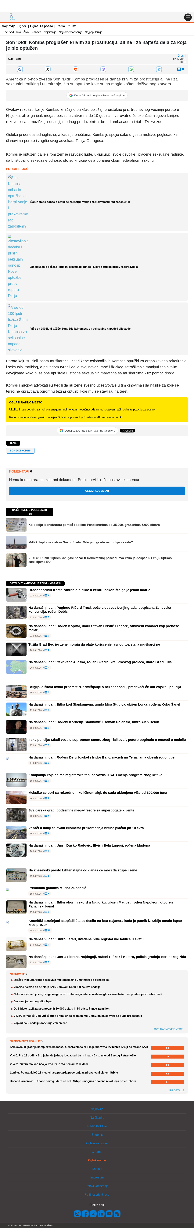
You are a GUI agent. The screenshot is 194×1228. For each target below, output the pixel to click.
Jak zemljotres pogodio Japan (33, 1001)
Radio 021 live (66, 26)
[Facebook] (20, 69)
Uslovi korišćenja (97, 1186)
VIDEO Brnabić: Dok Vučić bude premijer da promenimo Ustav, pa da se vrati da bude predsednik (78, 1015)
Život (26, 32)
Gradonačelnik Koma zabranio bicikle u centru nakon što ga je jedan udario (89, 590)
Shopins (97, 1134)
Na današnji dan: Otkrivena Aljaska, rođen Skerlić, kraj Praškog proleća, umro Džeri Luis (100, 662)
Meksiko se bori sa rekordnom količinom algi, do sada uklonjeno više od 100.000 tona (97, 793)
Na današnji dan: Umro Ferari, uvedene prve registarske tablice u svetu (86, 939)
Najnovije (8, 26)
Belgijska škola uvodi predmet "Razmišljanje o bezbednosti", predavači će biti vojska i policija (104, 687)
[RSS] (116, 1213)
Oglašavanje (97, 1160)
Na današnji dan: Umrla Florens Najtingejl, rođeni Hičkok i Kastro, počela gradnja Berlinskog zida (107, 957)
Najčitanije (50, 32)
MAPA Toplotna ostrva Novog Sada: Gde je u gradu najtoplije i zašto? (80, 542)
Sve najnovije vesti (168, 1029)
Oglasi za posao (41, 26)
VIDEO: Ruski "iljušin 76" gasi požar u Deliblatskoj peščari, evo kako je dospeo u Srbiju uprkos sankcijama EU (100, 560)
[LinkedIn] (101, 1213)
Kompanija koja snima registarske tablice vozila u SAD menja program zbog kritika (95, 775)
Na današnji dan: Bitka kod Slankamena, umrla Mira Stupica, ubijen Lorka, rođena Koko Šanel (104, 704)
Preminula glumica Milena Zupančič (57, 888)
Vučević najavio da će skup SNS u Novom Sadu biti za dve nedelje (57, 987)
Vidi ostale (176, 1090)
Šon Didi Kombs (20, 450)
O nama (97, 1151)
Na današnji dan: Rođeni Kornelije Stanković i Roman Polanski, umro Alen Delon (93, 722)
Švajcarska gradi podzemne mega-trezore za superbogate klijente (81, 810)
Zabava (36, 32)
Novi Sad (8, 32)
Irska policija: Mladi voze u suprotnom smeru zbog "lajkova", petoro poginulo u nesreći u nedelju (107, 740)
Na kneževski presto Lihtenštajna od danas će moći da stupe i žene (82, 870)
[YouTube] (109, 1213)
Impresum (97, 1177)
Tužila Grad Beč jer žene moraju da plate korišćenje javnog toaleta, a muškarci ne (94, 644)
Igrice (23, 26)
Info (18, 32)
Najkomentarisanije (70, 32)
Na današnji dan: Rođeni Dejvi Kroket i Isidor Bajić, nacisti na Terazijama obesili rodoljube (101, 757)
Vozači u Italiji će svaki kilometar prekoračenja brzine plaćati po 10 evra (86, 828)
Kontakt (97, 1168)
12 (48, 930)
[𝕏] (48, 69)
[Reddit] (75, 69)
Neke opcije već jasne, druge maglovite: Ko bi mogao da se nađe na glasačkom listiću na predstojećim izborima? (88, 994)
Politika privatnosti (97, 1194)
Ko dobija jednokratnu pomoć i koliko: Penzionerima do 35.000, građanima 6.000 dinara (94, 525)
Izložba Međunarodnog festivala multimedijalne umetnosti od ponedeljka (61, 979)
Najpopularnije (93, 32)
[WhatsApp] (131, 69)
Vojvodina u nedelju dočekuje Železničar (40, 1023)
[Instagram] (77, 1213)
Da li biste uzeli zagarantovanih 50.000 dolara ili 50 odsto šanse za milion (62, 1008)
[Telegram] (159, 69)
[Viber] (103, 69)
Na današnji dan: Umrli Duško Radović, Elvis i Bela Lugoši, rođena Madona (89, 845)
